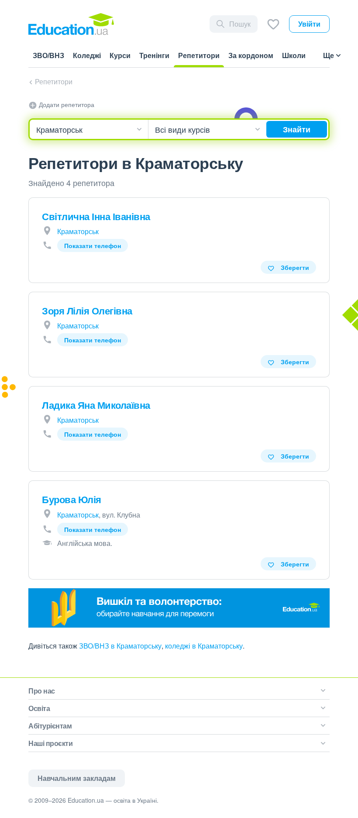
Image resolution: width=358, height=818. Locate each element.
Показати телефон (92, 245)
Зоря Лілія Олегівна (87, 311)
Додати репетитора (65, 104)
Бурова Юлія (71, 499)
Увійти (309, 24)
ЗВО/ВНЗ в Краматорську (120, 646)
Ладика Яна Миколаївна (96, 405)
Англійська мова (83, 543)
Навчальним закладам (77, 778)
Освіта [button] (39, 708)
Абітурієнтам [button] (50, 726)
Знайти (296, 129)
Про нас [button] (41, 691)
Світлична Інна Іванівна (96, 216)
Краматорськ (78, 231)
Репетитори (53, 81)
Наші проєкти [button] (50, 743)
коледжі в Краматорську (204, 646)
